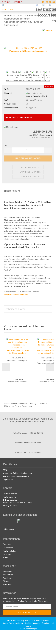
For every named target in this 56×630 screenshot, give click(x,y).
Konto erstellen (9, 551)
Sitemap (6, 581)
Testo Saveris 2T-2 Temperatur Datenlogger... (17, 359)
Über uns (7, 544)
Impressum (8, 479)
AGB (5, 470)
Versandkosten (42, 620)
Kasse (5, 557)
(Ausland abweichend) (40, 96)
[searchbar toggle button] (39, 7)
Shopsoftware (8, 623)
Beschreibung (12, 190)
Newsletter (7, 571)
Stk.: (6, 145)
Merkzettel (7, 584)
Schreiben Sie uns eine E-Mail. (28, 443)
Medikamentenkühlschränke (16, 294)
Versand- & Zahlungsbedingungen (17, 473)
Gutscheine (8, 548)
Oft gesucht (9, 529)
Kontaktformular (10, 497)
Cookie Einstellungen (28, 629)
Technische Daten (15, 309)
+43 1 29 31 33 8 (47, 2)
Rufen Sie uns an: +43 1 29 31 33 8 (28, 433)
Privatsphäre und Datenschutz (16, 476)
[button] (8, 150)
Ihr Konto (7, 554)
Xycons (28, 626)
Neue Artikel (8, 575)
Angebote (7, 578)
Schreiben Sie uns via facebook (27, 452)
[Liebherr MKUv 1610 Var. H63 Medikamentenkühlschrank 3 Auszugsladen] (28, 49)
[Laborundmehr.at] (6, 7)
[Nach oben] (51, 626)
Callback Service (10, 494)
